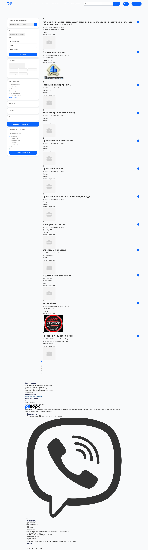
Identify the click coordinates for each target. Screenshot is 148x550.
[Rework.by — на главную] (32, 407)
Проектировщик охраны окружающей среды (67, 196)
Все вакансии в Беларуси (33, 396)
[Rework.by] (14, 4)
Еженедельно (14, 138)
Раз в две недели (15, 140)
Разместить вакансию (32, 401)
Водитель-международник (57, 275)
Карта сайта (29, 392)
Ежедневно (14, 136)
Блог (64, 4)
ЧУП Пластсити (48, 58)
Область (11, 38)
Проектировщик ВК (53, 168)
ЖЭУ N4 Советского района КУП (53, 30)
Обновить (23, 54)
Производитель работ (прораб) (59, 336)
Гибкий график (14, 86)
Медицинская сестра (54, 224)
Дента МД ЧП (47, 230)
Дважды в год (14, 144)
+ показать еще (13, 97)
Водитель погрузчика (54, 52)
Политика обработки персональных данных (39, 390)
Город (11, 45)
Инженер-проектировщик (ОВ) (59, 113)
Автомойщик (50, 303)
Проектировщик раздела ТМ (58, 140)
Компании (55, 4)
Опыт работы (13, 117)
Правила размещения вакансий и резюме (38, 385)
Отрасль (12, 103)
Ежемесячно (14, 142)
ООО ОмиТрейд (48, 255)
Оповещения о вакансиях (19, 124)
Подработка (14, 88)
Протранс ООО (47, 281)
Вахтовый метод (15, 84)
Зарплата (12, 61)
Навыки (11, 110)
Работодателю (75, 4)
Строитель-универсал (54, 250)
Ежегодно (13, 146)
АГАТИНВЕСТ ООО (48, 309)
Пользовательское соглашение (35, 387)
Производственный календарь (35, 404)
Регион (11, 31)
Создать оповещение (23, 152)
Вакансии (34, 4)
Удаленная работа (16, 95)
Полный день (14, 91)
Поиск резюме (30, 402)
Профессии (44, 4)
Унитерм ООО (47, 90)
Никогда (13, 149)
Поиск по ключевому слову (18, 20)
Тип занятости (14, 82)
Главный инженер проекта (57, 85)
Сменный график (15, 93)
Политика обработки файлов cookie (36, 389)
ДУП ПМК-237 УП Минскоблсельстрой (55, 341)
